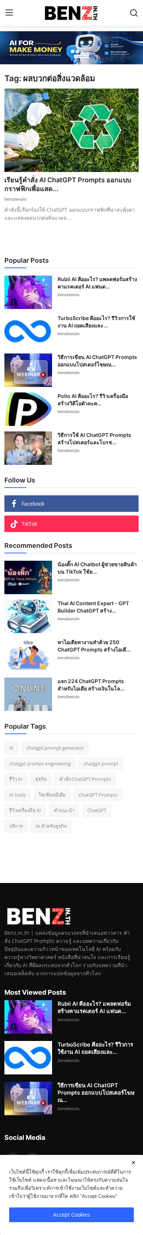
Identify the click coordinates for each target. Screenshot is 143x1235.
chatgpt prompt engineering (40, 763)
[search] (134, 13)
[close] (133, 1163)
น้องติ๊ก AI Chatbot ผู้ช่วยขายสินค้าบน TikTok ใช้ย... (97, 568)
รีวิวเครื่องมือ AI (25, 810)
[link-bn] (71, 47)
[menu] (9, 13)
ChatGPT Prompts (98, 794)
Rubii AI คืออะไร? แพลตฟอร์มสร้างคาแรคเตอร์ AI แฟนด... (97, 283)
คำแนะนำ (64, 810)
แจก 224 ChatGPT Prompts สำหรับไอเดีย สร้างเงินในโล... (91, 685)
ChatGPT (96, 810)
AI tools (17, 794)
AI (11, 747)
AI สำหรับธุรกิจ (51, 826)
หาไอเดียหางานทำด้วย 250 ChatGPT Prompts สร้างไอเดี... (94, 646)
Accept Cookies (71, 1214)
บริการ (16, 826)
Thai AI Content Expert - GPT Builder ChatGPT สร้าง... (93, 607)
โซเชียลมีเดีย (52, 794)
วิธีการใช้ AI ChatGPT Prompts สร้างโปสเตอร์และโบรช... (94, 438)
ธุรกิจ (41, 779)
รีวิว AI (15, 779)
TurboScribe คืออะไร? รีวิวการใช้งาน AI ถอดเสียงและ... (96, 322)
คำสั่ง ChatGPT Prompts (85, 779)
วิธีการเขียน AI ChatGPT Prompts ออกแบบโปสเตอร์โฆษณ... (97, 360)
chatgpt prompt (101, 763)
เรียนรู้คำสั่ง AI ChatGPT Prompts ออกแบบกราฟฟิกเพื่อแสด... (67, 184)
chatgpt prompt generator (55, 747)
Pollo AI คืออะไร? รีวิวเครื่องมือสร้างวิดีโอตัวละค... (93, 399)
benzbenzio (15, 199)
